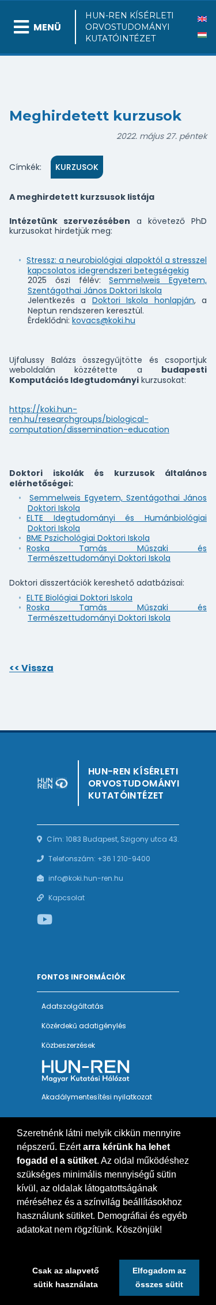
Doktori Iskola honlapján (143, 300)
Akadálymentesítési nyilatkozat (96, 1097)
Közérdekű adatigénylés (83, 1026)
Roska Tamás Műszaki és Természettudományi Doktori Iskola (116, 553)
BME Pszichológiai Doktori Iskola (88, 538)
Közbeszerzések (68, 1045)
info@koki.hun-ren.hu (85, 878)
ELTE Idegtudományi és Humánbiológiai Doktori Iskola (116, 523)
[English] (202, 19)
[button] (18, 1244)
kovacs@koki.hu (103, 320)
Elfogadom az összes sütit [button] (159, 1277)
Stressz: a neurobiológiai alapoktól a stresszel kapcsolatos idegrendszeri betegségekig (116, 265)
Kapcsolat (66, 898)
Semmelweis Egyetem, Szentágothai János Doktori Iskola (117, 285)
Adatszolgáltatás (72, 1006)
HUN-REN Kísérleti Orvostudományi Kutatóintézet (129, 27)
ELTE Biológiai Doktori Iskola (79, 597)
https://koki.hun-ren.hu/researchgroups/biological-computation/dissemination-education (89, 419)
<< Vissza (31, 668)
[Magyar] (202, 35)
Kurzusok (76, 167)
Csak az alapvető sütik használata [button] (65, 1277)
